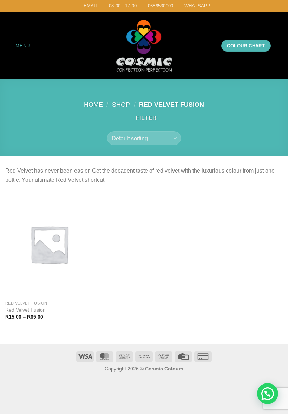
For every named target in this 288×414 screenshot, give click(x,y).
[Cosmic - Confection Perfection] (144, 45)
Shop (121, 104)
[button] (267, 393)
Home (93, 104)
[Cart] (279, 46)
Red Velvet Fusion (25, 310)
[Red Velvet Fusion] (49, 244)
